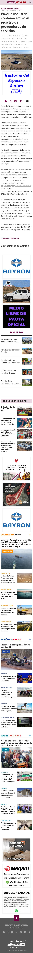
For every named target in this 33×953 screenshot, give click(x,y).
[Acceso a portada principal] (16, 2)
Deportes (6, 652)
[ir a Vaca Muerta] (11, 534)
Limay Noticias (6, 820)
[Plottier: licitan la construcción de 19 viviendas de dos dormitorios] (24, 788)
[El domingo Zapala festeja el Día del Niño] (24, 407)
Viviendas (4, 788)
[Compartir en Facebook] (5, 101)
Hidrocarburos (6, 621)
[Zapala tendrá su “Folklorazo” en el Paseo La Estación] (27, 359)
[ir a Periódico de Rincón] (11, 639)
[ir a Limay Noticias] (11, 735)
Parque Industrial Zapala (10, 9)
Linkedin (12, 933)
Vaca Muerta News (7, 605)
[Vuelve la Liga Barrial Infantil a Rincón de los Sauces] (24, 674)
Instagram (8, 933)
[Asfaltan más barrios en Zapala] (27, 348)
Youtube (21, 933)
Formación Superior (7, 717)
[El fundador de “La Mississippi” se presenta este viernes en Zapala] (24, 418)
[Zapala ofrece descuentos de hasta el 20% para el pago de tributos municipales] (27, 380)
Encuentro (4, 772)
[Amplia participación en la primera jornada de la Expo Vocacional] (24, 430)
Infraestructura (6, 589)
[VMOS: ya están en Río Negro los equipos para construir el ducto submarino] (24, 589)
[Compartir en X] (10, 101)
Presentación (5, 573)
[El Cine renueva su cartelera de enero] (27, 369)
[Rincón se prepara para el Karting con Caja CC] (16, 650)
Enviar (27, 101)
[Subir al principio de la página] (16, 918)
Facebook (4, 933)
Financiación (7, 551)
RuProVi (5, 750)
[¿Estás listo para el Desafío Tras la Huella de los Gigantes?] (24, 704)
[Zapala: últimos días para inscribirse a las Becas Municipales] (27, 338)
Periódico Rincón (6, 687)
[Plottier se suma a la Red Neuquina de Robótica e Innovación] (24, 820)
